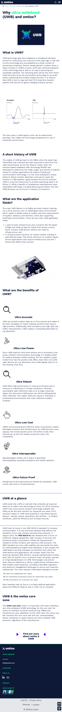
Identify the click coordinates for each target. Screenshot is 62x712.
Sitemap (26, 705)
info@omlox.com (9, 663)
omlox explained (16, 6)
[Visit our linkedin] (3, 677)
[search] (55, 2)
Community (7, 668)
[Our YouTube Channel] (8, 677)
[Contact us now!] (59, 704)
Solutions (6, 683)
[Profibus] (8, 692)
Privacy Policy (35, 700)
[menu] (59, 2)
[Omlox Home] (7, 2)
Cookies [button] (36, 705)
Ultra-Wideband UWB (31, 6)
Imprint (24, 700)
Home (6, 6)
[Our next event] (59, 708)
